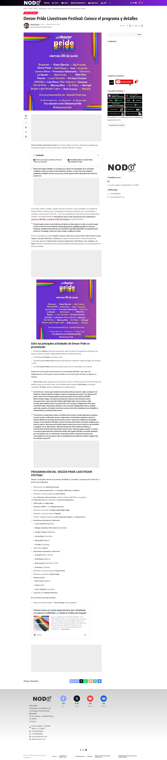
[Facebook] (131, 3)
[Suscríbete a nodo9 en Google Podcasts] (133, 96)
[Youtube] (90, 701)
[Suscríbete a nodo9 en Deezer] (116, 109)
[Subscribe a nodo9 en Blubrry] (133, 105)
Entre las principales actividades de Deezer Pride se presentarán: (48, 161)
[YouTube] (135, 3)
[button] (110, 3)
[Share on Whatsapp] (133, 25)
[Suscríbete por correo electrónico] (116, 114)
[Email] (136, 25)
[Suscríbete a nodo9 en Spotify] (116, 100)
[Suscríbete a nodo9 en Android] (133, 100)
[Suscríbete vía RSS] (133, 114)
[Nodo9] (32, 3)
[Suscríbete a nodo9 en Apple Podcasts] (116, 96)
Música (27, 13)
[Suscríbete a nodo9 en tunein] (133, 109)
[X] (133, 3)
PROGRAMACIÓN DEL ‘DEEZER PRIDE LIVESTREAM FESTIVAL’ (80, 161)
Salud (34, 13)
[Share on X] (130, 25)
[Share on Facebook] (127, 25)
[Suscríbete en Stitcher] (116, 105)
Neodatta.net (27, 757)
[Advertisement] (66, 128)
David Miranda (34, 24)
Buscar (139, 34)
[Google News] (103, 701)
